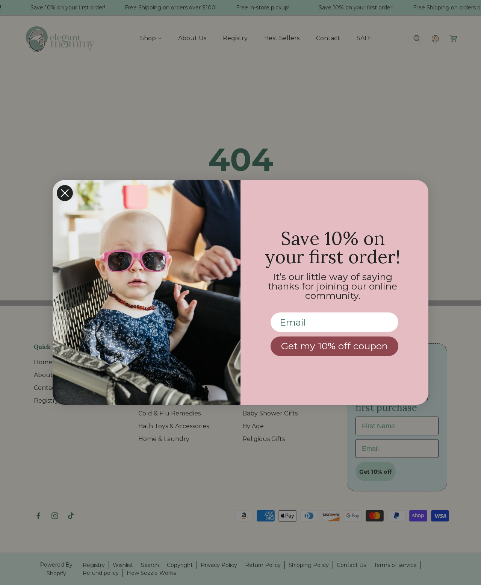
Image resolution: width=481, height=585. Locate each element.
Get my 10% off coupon (334, 346)
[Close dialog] (64, 193)
